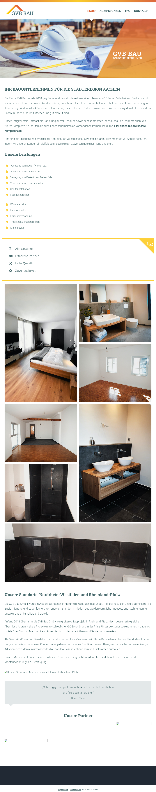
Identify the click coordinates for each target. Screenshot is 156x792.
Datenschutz (75, 790)
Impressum (63, 790)
